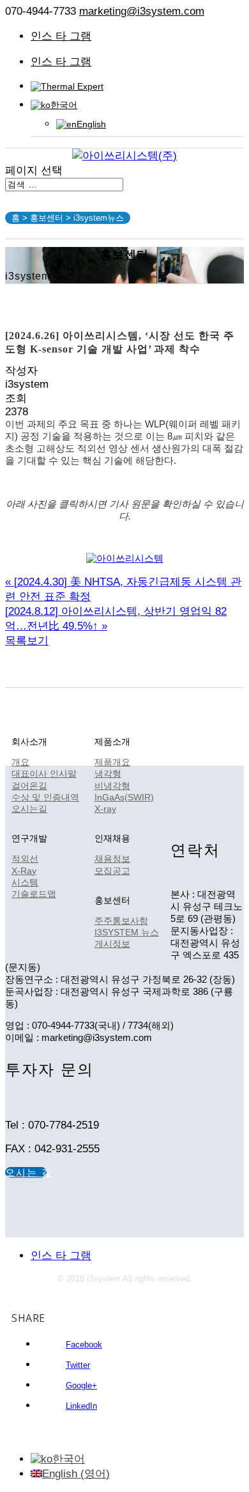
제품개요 (112, 762)
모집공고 (112, 871)
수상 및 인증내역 (45, 797)
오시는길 (29, 809)
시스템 (24, 882)
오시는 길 (26, 1172)
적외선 (24, 858)
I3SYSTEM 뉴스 (126, 932)
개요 (20, 762)
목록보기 (27, 641)
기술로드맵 (33, 894)
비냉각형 (112, 786)
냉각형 (107, 773)
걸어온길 (29, 786)
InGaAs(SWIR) (124, 797)
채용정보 (112, 858)
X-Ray (23, 871)
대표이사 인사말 (44, 773)
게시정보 (112, 944)
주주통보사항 (121, 921)
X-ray (105, 809)
